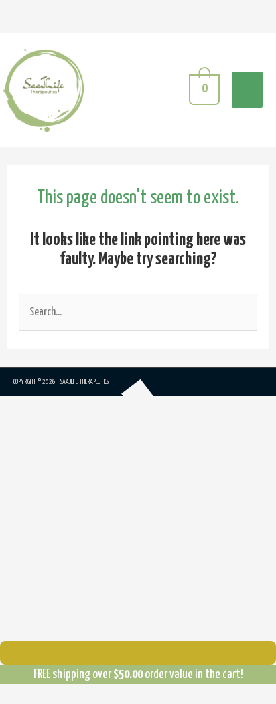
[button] (32, 434)
